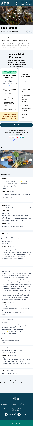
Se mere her (13, 118)
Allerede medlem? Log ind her (16, 130)
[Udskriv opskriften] (26, 31)
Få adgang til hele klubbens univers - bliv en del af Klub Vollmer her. (16, 423)
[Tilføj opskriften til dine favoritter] (30, 31)
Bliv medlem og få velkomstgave (16, 20)
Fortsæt (16, 125)
